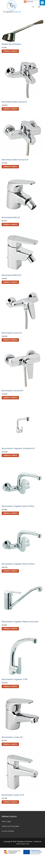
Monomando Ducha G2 (12, 333)
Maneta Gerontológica (11, 44)
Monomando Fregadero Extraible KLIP (18, 448)
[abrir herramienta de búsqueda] (33, 7)
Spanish (29, 1)
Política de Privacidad (10, 826)
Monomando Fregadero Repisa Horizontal (20, 621)
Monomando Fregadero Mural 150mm (18, 564)
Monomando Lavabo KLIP (13, 795)
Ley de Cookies (8, 831)
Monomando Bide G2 (11, 217)
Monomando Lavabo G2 (12, 737)
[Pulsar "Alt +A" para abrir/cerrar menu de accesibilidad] (42, 2)
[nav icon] (39, 7)
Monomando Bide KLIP (11, 275)
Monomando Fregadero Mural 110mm (18, 506)
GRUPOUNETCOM (22, 844)
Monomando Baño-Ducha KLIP (15, 160)
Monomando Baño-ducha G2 (14, 102)
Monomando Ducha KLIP (12, 390)
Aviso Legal (6, 821)
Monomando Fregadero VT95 (15, 679)
